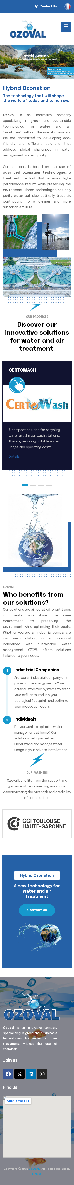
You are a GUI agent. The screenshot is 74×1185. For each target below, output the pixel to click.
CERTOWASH (22, 370)
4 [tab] (49, 485)
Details (14, 457)
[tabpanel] (37, 421)
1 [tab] (25, 485)
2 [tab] (33, 485)
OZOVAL (34, 1168)
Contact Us (48, 6)
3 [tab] (41, 485)
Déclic (36, 1174)
